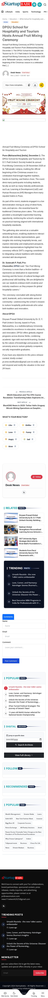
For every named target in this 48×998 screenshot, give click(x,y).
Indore (28, 839)
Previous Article (25, 392)
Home (4, 19)
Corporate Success (24, 823)
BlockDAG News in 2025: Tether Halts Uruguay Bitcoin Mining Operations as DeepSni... (24, 406)
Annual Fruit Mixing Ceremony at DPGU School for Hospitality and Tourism (23, 148)
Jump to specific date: (15, 735)
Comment (6, 642)
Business (23, 843)
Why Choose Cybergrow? (14, 839)
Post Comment (11, 661)
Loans (39, 814)
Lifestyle (9, 12)
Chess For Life (35, 843)
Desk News (13, 485)
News (7, 848)
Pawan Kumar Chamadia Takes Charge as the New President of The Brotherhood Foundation (23, 833)
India (18, 12)
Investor (39, 819)
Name (4, 621)
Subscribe (40, 973)
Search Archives (24, 745)
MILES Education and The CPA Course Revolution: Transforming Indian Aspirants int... (24, 396)
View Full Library (24, 755)
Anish (40, 828)
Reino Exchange (11, 828)
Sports (25, 12)
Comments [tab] (8, 617)
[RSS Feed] (24, 492)
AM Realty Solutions (27, 828)
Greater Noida (29, 814)
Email (4, 631)
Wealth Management (12, 814)
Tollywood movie (11, 843)
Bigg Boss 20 (9, 823)
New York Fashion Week (24, 819)
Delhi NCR (9, 819)
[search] (45, 4)
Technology (36, 12)
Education (13, 19)
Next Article (22, 402)
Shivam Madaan (18, 848)
